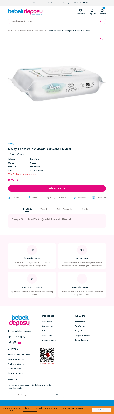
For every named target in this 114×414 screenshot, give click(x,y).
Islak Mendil (35, 159)
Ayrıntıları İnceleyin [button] (30, 411)
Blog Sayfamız (81, 326)
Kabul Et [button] (101, 410)
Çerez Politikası (14, 369)
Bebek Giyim (47, 335)
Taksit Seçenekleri (65, 209)
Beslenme (45, 331)
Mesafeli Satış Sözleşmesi (19, 355)
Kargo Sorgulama (82, 335)
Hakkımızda (80, 321)
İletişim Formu (80, 331)
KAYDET (58, 395)
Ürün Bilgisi (27, 209)
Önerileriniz (86, 209)
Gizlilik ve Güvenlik (16, 364)
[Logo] (25, 12)
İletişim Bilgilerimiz (83, 340)
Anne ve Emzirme (49, 340)
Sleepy (33, 163)
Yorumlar (44, 209)
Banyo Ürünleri (48, 326)
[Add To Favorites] (101, 38)
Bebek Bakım (47, 321)
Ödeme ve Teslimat (16, 359)
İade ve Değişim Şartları (18, 373)
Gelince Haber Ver (57, 188)
